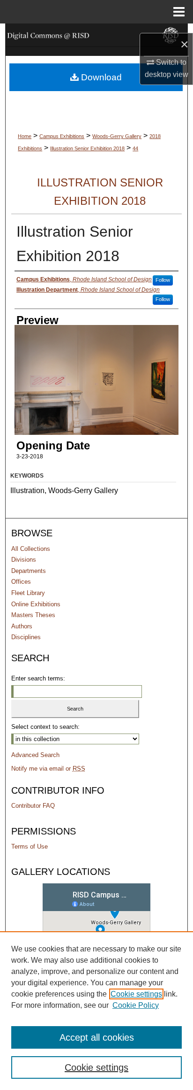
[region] (96, 1010)
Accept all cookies (96, 1037)
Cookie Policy (135, 1005)
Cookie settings (136, 994)
